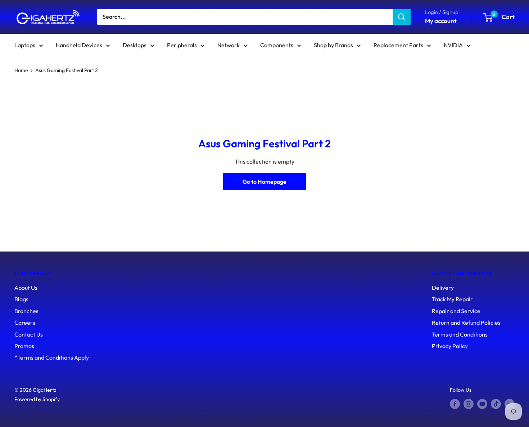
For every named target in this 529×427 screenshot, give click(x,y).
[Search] (402, 17)
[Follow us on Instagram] (469, 404)
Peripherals (182, 45)
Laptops (24, 45)
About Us (25, 287)
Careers (24, 322)
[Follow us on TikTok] (496, 404)
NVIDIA (453, 45)
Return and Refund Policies (466, 322)
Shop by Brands (333, 45)
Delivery (443, 287)
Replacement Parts (398, 45)
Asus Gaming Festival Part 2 (66, 70)
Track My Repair (452, 299)
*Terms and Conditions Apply (51, 357)
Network (228, 45)
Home (21, 70)
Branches (26, 311)
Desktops (134, 45)
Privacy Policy (450, 346)
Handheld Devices (79, 45)
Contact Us (28, 334)
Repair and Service (456, 311)
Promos (24, 346)
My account (441, 21)
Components (276, 45)
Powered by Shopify (37, 399)
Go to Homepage (264, 181)
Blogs (21, 299)
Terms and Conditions (460, 334)
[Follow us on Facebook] (455, 404)
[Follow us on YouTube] (482, 404)
